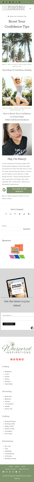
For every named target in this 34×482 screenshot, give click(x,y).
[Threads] (13, 471)
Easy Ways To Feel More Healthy (17, 70)
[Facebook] (3, 2)
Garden (7, 406)
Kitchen (7, 401)
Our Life (8, 446)
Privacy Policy (11, 469)
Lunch (7, 374)
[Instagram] (10, 2)
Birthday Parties (10, 458)
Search (4, 226)
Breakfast (8, 371)
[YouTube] (19, 2)
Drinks (7, 379)
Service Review (15, 110)
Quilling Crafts (10, 424)
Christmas (8, 456)
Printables (8, 431)
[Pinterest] (13, 2)
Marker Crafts (9, 429)
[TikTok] (16, 2)
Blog (23, 466)
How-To (15, 66)
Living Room (9, 404)
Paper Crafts (9, 426)
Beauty (4, 64)
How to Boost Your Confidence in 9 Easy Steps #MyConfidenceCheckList (17, 116)
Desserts (8, 381)
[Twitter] (6, 2)
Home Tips (8, 409)
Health (10, 64)
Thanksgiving (9, 453)
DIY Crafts (8, 433)
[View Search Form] (31, 2)
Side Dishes (9, 384)
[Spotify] (16, 471)
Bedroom (8, 399)
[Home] (8, 16)
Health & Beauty (8, 108)
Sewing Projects (10, 421)
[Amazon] (19, 471)
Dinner (7, 376)
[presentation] (17, 47)
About (17, 466)
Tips (20, 66)
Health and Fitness (25, 64)
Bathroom (8, 396)
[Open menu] (30, 8)
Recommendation (25, 108)
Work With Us (24, 469)
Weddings (8, 451)
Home (11, 466)
